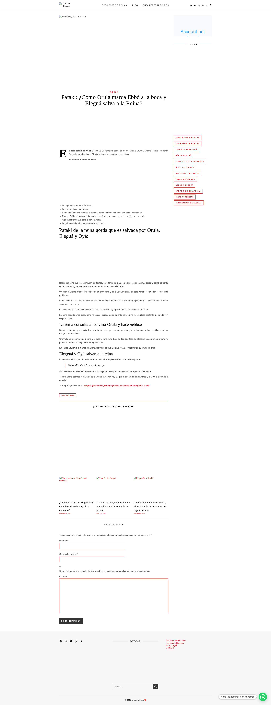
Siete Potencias (185, 197)
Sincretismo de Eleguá (189, 203)
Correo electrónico (68, 554)
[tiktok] (206, 5)
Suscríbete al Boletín (156, 5)
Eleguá (114, 92)
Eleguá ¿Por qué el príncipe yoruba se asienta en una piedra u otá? (117, 385)
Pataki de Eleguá (67, 395)
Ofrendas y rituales (187, 173)
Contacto (170, 648)
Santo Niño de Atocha (188, 191)
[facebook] (191, 5)
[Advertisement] (113, 128)
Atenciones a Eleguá (187, 137)
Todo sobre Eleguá (113, 5)
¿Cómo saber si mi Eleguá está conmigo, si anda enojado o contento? (76, 506)
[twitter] (195, 5)
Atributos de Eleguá (187, 143)
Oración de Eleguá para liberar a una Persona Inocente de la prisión (113, 506)
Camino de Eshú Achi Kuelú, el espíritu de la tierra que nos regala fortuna (150, 506)
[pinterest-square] (203, 5)
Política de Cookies (175, 643)
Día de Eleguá (183, 155)
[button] (263, 697)
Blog (135, 5)
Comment (63, 576)
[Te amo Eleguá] (66, 5)
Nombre (63, 540)
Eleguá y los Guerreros (190, 161)
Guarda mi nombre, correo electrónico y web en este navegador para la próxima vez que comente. (104, 571)
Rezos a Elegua (184, 185)
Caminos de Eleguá (186, 149)
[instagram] (199, 5)
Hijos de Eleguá (185, 167)
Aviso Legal (171, 645)
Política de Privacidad (176, 640)
